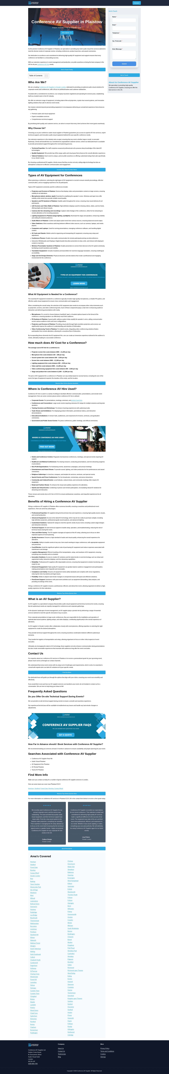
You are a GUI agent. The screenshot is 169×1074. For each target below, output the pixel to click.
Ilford (31, 895)
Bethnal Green (34, 904)
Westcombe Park (35, 887)
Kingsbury (71, 945)
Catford (32, 957)
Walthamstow (34, 923)
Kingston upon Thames (75, 998)
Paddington (33, 1033)
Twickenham (72, 993)
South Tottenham (35, 948)
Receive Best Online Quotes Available (67, 383)
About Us (61, 1048)
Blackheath (33, 918)
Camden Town (34, 991)
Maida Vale (71, 866)
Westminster (34, 977)
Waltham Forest (35, 943)
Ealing (70, 976)
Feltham (70, 1023)
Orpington (71, 903)
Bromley (51, 788)
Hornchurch (71, 864)
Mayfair (32, 1002)
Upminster (71, 886)
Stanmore (71, 984)
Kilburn (70, 883)
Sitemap (103, 1057)
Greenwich (33, 906)
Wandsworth (71, 892)
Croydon (70, 920)
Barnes (70, 931)
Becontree (33, 926)
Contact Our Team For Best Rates (67, 169)
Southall (70, 1009)
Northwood (71, 1032)
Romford (33, 1021)
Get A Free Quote (67, 848)
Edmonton (33, 1019)
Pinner (70, 1015)
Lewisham (33, 929)
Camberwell (34, 963)
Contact (136, 3)
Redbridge (33, 912)
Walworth (33, 940)
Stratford (37, 788)
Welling (32, 951)
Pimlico (32, 1007)
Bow (31, 878)
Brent (69, 906)
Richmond (71, 967)
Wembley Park (72, 951)
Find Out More (67, 672)
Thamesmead (34, 920)
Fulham (70, 897)
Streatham (71, 869)
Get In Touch (124, 75)
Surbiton (70, 1001)
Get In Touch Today (67, 69)
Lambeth (33, 1005)
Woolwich (33, 892)
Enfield (70, 889)
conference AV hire (43, 64)
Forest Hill (33, 979)
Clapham (33, 1027)
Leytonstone (34, 901)
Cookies (103, 1054)
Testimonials (62, 1054)
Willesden (71, 909)
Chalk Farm (34, 1013)
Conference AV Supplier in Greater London (52, 87)
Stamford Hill (34, 934)
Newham (31, 788)
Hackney (33, 909)
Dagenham (33, 965)
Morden (70, 942)
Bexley (32, 1024)
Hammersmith (72, 914)
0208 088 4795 (33, 1063)
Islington (33, 946)
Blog (59, 1057)
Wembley (70, 956)
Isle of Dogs (34, 890)
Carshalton (71, 953)
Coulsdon (71, 987)
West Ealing (71, 973)
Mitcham (70, 925)
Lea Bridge (33, 915)
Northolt (70, 1004)
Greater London (35, 876)
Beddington (71, 934)
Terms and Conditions (107, 1051)
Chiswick (70, 937)
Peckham (33, 932)
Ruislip (70, 1026)
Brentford (70, 962)
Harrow (70, 990)
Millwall (32, 898)
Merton (70, 923)
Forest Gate (44, 788)
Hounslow (71, 1007)
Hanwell (70, 981)
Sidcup (32, 985)
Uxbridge (70, 1035)
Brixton (32, 999)
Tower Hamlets (35, 884)
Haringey (33, 988)
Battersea (71, 872)
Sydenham (33, 1016)
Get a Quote (65, 32)
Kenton (70, 979)
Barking (32, 881)
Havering (70, 875)
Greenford (71, 995)
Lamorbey (33, 982)
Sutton (70, 965)
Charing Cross (34, 974)
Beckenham (34, 1030)
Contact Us (61, 1051)
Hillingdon (71, 1029)
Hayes (70, 1021)
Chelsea (70, 861)
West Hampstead (73, 881)
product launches (76, 400)
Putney (70, 911)
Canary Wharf (58, 788)
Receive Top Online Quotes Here (67, 593)
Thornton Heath (72, 895)
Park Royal (71, 948)
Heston (70, 1012)
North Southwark (35, 954)
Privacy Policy (104, 1048)
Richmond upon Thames (75, 970)
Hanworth (71, 1018)
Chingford (33, 996)
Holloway (33, 968)
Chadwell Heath (35, 960)
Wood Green (34, 1010)
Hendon (70, 917)
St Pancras (33, 971)
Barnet (70, 939)
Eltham (32, 937)
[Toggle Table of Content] (45, 75)
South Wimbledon (73, 928)
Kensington (71, 878)
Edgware (70, 959)
